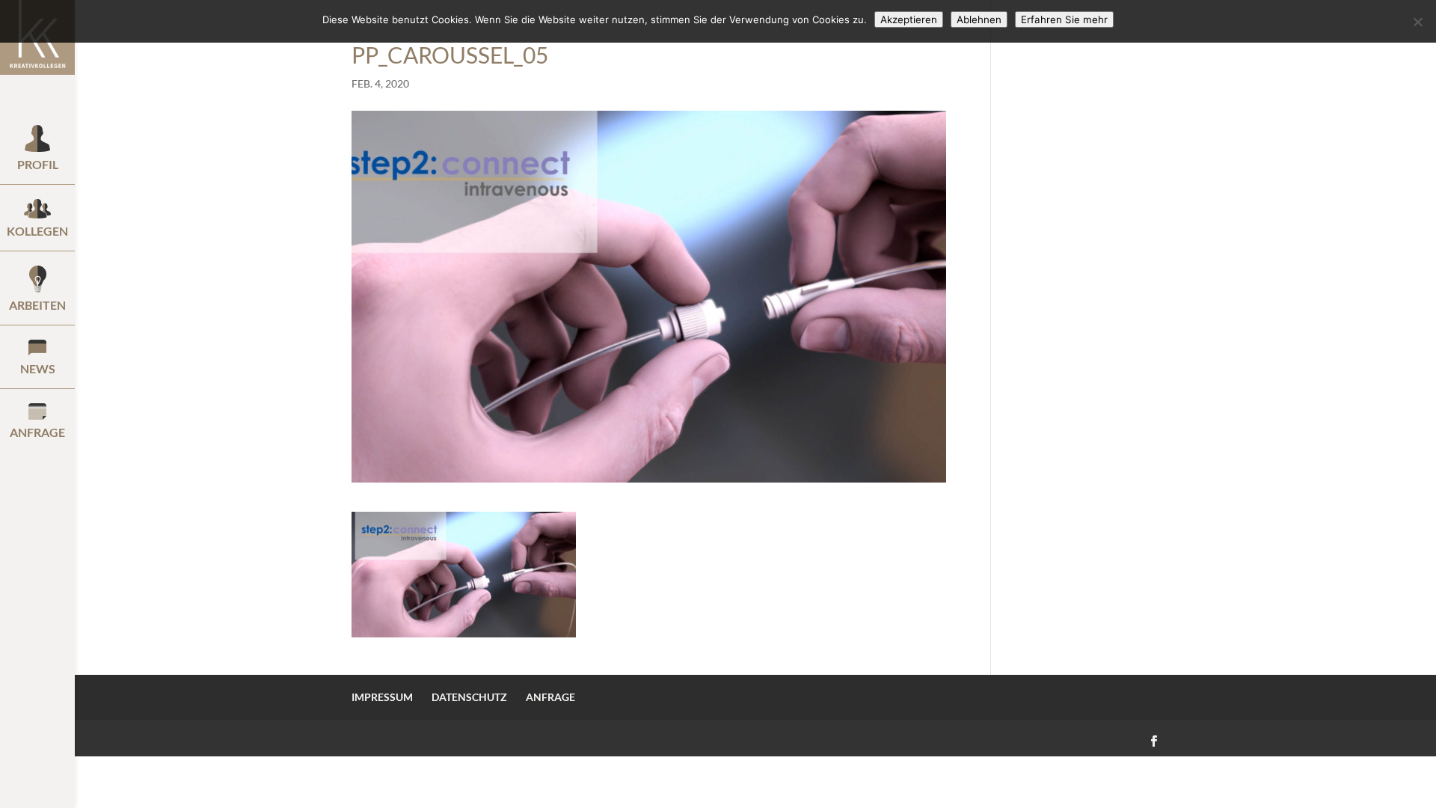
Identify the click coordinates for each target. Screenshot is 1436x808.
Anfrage (550, 697)
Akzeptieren (908, 19)
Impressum (382, 697)
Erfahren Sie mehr (1064, 19)
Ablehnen (979, 19)
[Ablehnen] (1417, 21)
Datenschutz (469, 697)
